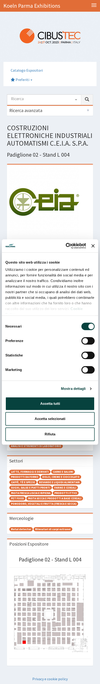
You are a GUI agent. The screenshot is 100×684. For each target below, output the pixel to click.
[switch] (88, 341)
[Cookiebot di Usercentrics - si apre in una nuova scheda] (66, 246)
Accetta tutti (50, 403)
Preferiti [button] (22, 79)
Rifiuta (50, 434)
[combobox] (44, 99)
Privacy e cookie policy (50, 679)
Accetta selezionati (50, 419)
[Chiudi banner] (93, 245)
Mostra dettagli (73, 389)
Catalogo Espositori (27, 70)
